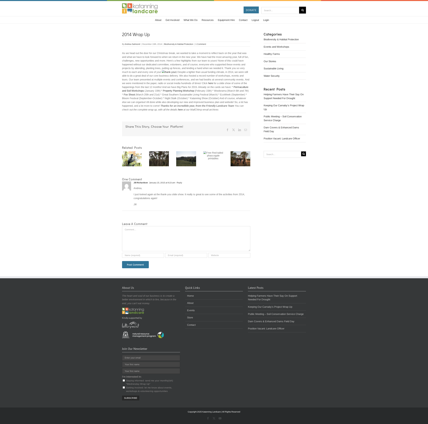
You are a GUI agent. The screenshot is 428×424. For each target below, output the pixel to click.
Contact (191, 324)
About (190, 302)
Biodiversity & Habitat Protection (178, 44)
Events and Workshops (276, 46)
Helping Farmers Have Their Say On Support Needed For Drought (272, 297)
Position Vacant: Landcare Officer (282, 138)
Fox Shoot (129, 94)
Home (190, 295)
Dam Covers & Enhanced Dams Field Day (271, 321)
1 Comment (200, 44)
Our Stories (270, 61)
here (210, 83)
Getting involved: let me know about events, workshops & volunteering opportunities (149, 389)
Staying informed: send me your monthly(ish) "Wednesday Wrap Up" (149, 382)
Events (191, 310)
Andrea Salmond (132, 44)
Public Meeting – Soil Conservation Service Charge (276, 314)
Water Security (272, 75)
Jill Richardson (141, 182)
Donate (251, 10)
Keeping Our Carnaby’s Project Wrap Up (270, 306)
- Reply (178, 182)
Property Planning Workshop (178, 90)
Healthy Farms (272, 53)
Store (190, 317)
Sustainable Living (273, 68)
